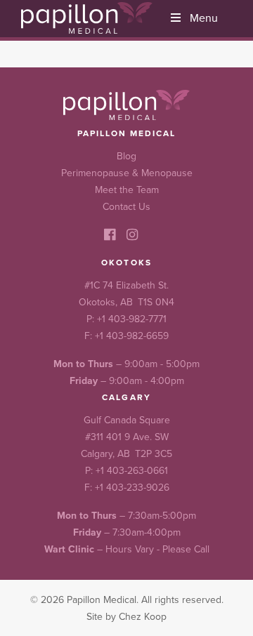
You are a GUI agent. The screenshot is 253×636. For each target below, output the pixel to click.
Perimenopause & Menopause (127, 173)
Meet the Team (127, 190)
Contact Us (126, 206)
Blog (126, 156)
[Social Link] (109, 234)
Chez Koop (143, 616)
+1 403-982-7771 (132, 319)
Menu (204, 17)
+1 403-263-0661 (132, 470)
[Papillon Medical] (87, 18)
